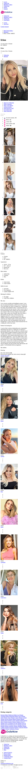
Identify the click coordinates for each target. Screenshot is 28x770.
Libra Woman (4, 717)
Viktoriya (3, 668)
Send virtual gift (8, 111)
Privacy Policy (7, 754)
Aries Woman (21, 716)
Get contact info (8, 109)
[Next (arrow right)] (2, 115)
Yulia (2, 385)
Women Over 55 (13, 724)
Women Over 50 (5, 724)
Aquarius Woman (13, 726)
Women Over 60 (22, 724)
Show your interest (8, 105)
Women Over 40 (13, 723)
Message (6, 56)
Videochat (6, 55)
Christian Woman (5, 729)
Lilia (2, 703)
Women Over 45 (22, 723)
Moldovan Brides (12, 715)
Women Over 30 (20, 722)
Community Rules (8, 756)
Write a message (8, 104)
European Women (13, 727)
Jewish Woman (8, 719)
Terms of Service (8, 752)
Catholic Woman (5, 727)
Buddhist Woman (22, 726)
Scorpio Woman (12, 722)
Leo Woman (20, 715)
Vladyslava (3, 597)
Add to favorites (8, 107)
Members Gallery (8, 745)
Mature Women (16, 719)
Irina (2, 491)
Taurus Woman (16, 720)
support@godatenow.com (7, 763)
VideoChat (6, 744)
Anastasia (3, 562)
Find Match (6, 748)
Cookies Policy (7, 758)
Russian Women (5, 726)
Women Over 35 (5, 723)
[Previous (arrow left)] (1, 115)
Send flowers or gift (8, 108)
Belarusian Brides (13, 716)
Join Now (6, 24)
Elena (2, 421)
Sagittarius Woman (14, 729)
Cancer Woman (19, 717)
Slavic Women (4, 722)
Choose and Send (5, 355)
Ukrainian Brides (5, 716)
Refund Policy (7, 755)
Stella (2, 527)
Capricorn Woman (22, 727)
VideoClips (6, 747)
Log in (5, 2)
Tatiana (2, 456)
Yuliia (2, 633)
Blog (5, 749)
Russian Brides (4, 715)
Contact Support (5, 26)
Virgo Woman (11, 717)
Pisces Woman (8, 720)
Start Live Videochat (9, 102)
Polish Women (23, 720)
